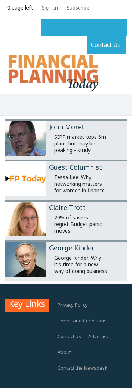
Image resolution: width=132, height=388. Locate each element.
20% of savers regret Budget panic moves (78, 224)
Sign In (50, 7)
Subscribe (78, 7)
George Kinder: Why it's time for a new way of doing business (80, 264)
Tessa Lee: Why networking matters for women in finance (79, 184)
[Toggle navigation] (13, 105)
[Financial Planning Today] (52, 73)
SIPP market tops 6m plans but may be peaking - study (80, 143)
